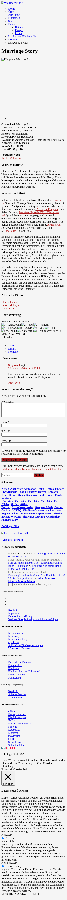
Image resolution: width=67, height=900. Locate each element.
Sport (50, 495)
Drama (12, 348)
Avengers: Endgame (47, 209)
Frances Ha (7, 308)
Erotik (22, 491)
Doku (41, 488)
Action (5, 488)
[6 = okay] (39, 327)
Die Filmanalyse (17, 717)
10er (4, 501)
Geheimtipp (53, 516)
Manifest (13, 732)
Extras (11, 24)
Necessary (11, 838)
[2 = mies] (27, 324)
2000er (5, 504)
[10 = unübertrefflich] (46, 330)
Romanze (31, 495)
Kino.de (12, 726)
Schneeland (14, 677)
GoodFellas (9, 230)
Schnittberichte (16, 745)
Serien (11, 21)
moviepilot (14, 735)
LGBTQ (16, 510)
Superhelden (43, 513)
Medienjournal (16, 633)
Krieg (4, 495)
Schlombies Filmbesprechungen (25, 645)
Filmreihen (14, 17)
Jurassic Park (54, 224)
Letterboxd (14, 729)
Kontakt (12, 39)
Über (11, 11)
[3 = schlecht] (41, 324)
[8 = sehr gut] (9, 330)
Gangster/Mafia (44, 507)
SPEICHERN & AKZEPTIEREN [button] (20, 893)
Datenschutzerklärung (20, 616)
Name (4, 422)
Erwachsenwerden (23, 507)
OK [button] (39, 763)
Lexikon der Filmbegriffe (22, 36)
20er (10, 501)
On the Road (27, 513)
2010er (12, 345)
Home (11, 8)
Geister (58, 507)
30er (17, 501)
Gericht (5, 510)
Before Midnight (10, 305)
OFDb (11, 738)
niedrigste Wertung (34, 516)
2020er (24, 504)
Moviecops (14, 636)
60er (36, 501)
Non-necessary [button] (9, 862)
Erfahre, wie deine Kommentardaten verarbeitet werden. (31, 468)
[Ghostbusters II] (14, 533)
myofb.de (13, 642)
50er (30, 501)
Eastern (59, 488)
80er (49, 501)
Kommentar (7, 401)
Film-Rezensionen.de (19, 723)
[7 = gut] (50, 327)
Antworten (14, 382)
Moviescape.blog (17, 639)
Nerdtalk (13, 691)
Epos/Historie (9, 491)
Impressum (14, 613)
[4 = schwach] (9, 327)
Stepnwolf (14, 365)
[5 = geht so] (25, 327)
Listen (18, 33)
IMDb (4, 158)
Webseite (6, 440)
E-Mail (5, 431)
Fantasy (32, 491)
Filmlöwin (13, 668)
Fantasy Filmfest (17, 714)
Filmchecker (15, 665)
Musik (21, 495)
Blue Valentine (9, 302)
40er (23, 501)
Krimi (12, 495)
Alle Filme (14, 14)
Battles (19, 27)
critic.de (12, 711)
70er (43, 501)
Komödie (13, 351)
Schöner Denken (17, 694)
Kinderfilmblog (16, 674)
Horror (42, 491)
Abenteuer (16, 488)
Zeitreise (57, 513)
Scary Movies (15, 742)
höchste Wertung (11, 516)
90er (56, 501)
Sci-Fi (42, 495)
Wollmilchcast (16, 697)
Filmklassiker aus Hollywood (24, 671)
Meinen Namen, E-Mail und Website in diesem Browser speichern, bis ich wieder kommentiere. (33, 452)
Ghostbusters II (12, 540)
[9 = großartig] (25, 330)
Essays (19, 30)
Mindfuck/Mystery (33, 510)
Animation (30, 488)
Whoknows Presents (19, 648)
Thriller (59, 495)
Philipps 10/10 (9, 519)
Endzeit (5, 507)
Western (6, 498)
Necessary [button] (7, 834)
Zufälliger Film (10, 526)
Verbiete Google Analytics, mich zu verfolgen (33, 619)
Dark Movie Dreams (19, 662)
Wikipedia (15, 158)
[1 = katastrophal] (11, 324)
